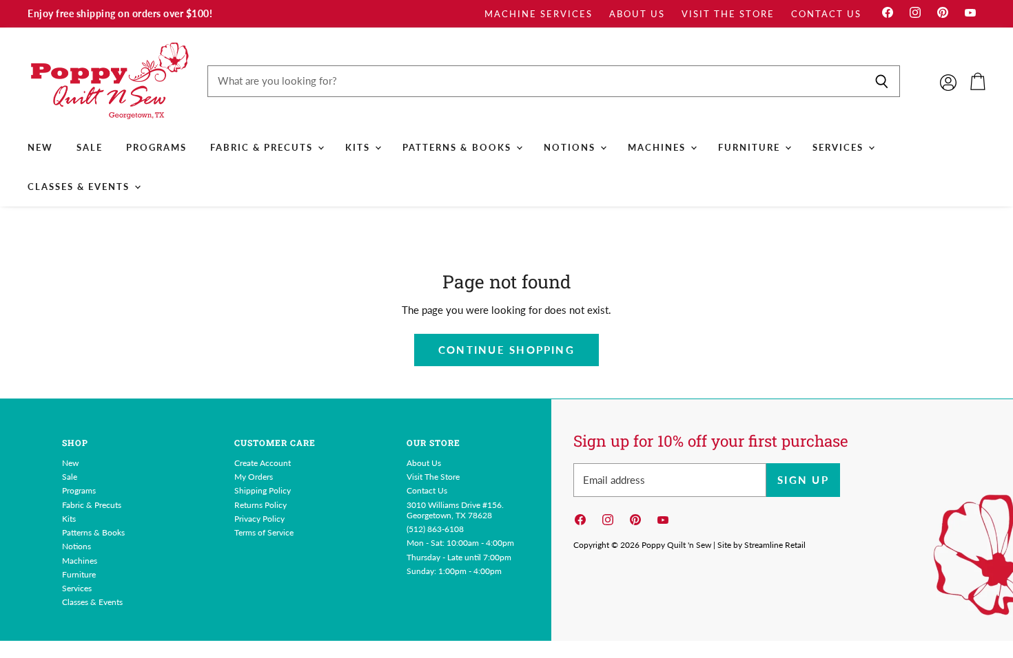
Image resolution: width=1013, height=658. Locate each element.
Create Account (262, 463)
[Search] (881, 81)
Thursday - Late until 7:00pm (459, 557)
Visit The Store (728, 14)
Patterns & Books (458, 147)
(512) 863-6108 (435, 529)
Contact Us (826, 14)
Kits (359, 147)
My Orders (253, 476)
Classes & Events (80, 186)
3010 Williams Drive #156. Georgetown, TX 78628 (455, 510)
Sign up (803, 480)
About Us (637, 14)
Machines (658, 147)
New (40, 147)
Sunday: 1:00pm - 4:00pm (454, 571)
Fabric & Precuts (263, 147)
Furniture (751, 147)
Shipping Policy (262, 490)
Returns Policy (260, 505)
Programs (156, 147)
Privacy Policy (259, 518)
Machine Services (538, 14)
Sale (89, 147)
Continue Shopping (506, 349)
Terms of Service (264, 532)
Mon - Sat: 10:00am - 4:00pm (460, 543)
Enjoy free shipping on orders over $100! (120, 13)
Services (839, 147)
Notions (571, 147)
